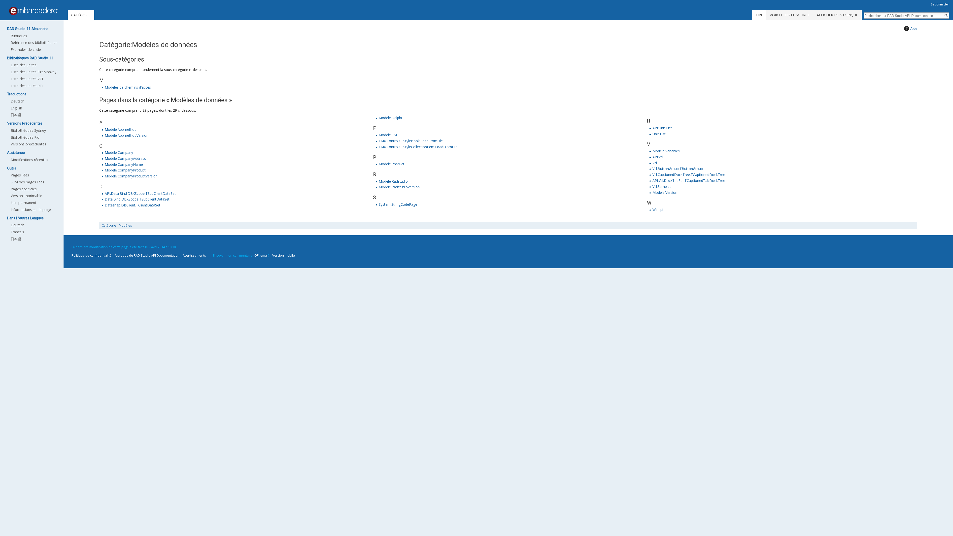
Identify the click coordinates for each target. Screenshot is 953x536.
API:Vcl (657, 157)
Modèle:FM (388, 135)
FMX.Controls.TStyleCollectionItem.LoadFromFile (418, 146)
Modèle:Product (391, 164)
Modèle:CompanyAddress (125, 158)
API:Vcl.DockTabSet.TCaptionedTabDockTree (688, 180)
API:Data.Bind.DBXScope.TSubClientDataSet (140, 193)
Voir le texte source (790, 15)
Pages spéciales (24, 189)
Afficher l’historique (837, 15)
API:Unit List (662, 128)
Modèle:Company (119, 152)
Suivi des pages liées (27, 182)
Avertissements (194, 255)
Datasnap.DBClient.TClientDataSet (132, 205)
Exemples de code (26, 49)
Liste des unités (23, 65)
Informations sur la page (31, 209)
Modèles (125, 225)
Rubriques (19, 36)
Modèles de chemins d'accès (128, 87)
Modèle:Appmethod (120, 129)
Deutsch (17, 101)
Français (17, 232)
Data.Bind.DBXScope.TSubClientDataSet (137, 199)
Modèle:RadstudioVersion (399, 187)
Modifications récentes (29, 159)
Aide (913, 28)
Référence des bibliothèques (34, 42)
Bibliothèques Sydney (28, 130)
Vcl (654, 163)
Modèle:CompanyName (124, 164)
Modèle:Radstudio (393, 181)
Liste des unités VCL (27, 78)
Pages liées (20, 175)
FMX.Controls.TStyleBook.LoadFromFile (411, 140)
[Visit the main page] (34, 11)
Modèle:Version (664, 192)
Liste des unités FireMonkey (33, 71)
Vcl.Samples (661, 186)
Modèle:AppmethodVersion (126, 135)
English (16, 108)
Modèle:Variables (666, 151)
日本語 (16, 114)
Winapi (657, 209)
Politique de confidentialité (91, 255)
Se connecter (940, 4)
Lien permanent (23, 202)
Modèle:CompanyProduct (125, 170)
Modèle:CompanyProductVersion (131, 176)
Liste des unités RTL (27, 85)
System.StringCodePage (398, 204)
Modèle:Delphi (390, 117)
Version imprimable (26, 195)
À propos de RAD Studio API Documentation (147, 255)
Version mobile (283, 255)
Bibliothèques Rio (25, 137)
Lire (759, 15)
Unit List (659, 134)
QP (256, 255)
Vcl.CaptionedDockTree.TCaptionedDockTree (688, 174)
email (264, 255)
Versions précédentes (28, 144)
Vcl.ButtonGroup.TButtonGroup (677, 168)
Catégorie (109, 225)
